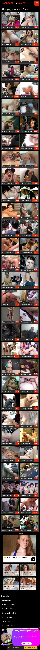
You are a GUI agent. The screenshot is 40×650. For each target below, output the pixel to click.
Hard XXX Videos (8, 605)
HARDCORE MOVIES (13, 3)
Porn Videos (6, 600)
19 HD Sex (6, 621)
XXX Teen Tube (7, 609)
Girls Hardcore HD (9, 613)
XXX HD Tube (7, 617)
